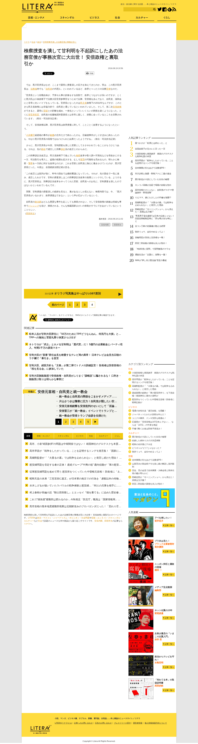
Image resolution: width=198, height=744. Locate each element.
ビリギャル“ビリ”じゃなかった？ (146, 448)
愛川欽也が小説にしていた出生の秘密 (152, 179)
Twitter (159, 9)
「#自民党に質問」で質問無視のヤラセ (152, 249)
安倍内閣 (98, 521)
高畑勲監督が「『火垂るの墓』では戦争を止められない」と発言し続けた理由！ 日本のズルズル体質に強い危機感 (93, 457)
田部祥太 (30, 213)
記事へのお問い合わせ (83, 723)
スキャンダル (114, 518)
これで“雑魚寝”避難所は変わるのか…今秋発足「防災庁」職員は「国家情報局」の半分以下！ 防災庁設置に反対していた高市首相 (101, 499)
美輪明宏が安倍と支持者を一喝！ (150, 237)
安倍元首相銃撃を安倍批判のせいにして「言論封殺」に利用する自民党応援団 (105, 406)
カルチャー (29, 521)
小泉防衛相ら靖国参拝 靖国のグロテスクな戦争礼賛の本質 (153, 374)
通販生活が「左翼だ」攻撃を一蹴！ (151, 254)
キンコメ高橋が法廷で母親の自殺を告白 (153, 185)
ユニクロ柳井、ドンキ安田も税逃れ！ (149, 418)
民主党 (83, 103)
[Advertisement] (99, 33)
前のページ (58, 304)
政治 (39, 518)
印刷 (91, 73)
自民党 (49, 89)
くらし (166, 18)
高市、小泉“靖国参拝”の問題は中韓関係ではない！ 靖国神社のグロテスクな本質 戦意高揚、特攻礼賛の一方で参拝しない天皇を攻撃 (104, 444)
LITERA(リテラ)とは (63, 723)
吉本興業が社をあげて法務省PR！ (150, 168)
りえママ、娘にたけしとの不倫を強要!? (153, 197)
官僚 (108, 89)
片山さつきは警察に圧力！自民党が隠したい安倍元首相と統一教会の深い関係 (105, 401)
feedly (169, 9)
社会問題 (85, 518)
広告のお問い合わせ (103, 723)
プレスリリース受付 (122, 723)
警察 (30, 163)
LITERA (31, 518)
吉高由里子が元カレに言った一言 (150, 149)
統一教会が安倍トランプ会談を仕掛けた (82, 415)
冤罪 (82, 159)
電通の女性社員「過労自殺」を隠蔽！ (149, 411)
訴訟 (63, 149)
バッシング (33, 206)
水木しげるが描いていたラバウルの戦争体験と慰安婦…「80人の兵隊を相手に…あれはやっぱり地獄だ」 (88, 485)
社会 (40, 521)
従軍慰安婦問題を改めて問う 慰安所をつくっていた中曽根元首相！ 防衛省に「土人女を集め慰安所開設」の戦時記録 (94, 471)
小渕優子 (30, 135)
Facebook (164, 9)
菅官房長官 (33, 114)
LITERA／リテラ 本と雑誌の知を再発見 (43, 7)
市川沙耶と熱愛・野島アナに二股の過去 (153, 173)
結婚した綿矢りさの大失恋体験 (146, 440)
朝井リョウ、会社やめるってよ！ (150, 232)
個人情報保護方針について (156, 723)
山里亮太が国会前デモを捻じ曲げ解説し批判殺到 (153, 465)
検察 (78, 155)
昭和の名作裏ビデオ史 (142, 444)
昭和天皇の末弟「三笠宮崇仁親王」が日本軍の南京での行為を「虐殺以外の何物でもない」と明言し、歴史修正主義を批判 (98, 478)
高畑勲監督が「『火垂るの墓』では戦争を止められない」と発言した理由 (154, 203)
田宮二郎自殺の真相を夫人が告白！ (151, 243)
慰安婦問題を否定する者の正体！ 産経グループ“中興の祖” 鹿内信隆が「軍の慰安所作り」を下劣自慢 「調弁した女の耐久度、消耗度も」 (105, 464)
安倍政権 (117, 107)
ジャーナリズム (60, 518)
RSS (174, 9)
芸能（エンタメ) (98, 518)
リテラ (27, 524)
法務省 (33, 89)
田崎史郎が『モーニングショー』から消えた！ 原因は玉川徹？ (153, 478)
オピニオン (74, 518)
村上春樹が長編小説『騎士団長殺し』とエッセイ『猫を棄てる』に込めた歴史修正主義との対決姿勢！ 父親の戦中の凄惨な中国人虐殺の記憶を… (110, 492)
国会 (43, 149)
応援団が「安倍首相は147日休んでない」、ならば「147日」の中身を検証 (153, 423)
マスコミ (47, 518)
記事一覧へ (169, 525)
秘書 (52, 135)
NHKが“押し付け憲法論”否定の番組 (152, 260)
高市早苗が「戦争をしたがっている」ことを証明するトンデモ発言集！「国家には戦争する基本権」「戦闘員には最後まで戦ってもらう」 (106, 451)
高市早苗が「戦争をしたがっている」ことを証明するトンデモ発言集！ (154, 161)
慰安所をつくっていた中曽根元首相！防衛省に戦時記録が (153, 401)
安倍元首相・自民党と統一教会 (63, 392)
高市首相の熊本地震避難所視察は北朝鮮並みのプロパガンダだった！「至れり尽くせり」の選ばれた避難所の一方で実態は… (99, 506)
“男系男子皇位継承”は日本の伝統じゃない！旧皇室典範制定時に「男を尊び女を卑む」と (154, 218)
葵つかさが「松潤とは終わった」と (151, 143)
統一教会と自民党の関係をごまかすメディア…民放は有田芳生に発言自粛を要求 (106, 396)
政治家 (38, 202)
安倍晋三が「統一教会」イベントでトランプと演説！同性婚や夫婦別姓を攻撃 (105, 410)
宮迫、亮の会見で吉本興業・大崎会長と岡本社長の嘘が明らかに (153, 472)
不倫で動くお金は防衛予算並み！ (147, 428)
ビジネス (94, 18)
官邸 (45, 111)
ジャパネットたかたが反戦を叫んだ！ (149, 414)
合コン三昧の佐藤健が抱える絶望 (150, 226)
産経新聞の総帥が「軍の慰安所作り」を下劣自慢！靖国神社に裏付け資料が (153, 394)
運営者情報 (137, 723)
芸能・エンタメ (36, 18)
